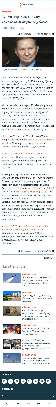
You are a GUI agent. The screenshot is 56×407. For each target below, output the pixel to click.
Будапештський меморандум (31, 192)
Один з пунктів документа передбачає (23, 154)
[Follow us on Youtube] (16, 381)
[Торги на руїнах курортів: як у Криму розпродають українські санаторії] (12, 296)
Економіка (27, 292)
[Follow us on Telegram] (23, 381)
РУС (39, 404)
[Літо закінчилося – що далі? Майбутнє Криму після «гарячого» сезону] (12, 329)
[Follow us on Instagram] (29, 381)
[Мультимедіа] (18, 403)
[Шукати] (49, 403)
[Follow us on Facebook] (4, 381)
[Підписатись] (48, 381)
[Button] (24, 34)
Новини (6, 12)
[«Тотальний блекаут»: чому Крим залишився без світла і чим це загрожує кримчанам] (12, 358)
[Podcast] (42, 381)
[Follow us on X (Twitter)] (10, 381)
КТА (28, 404)
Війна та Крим (29, 274)
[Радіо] (7, 403)
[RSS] (35, 381)
